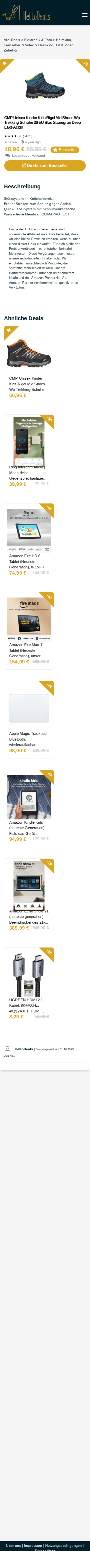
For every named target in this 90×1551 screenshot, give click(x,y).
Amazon (10, 142)
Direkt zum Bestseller (47, 165)
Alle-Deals (12, 40)
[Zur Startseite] (26, 12)
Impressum (33, 1546)
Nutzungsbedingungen (63, 1546)
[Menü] (84, 16)
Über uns (13, 1546)
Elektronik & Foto (38, 40)
